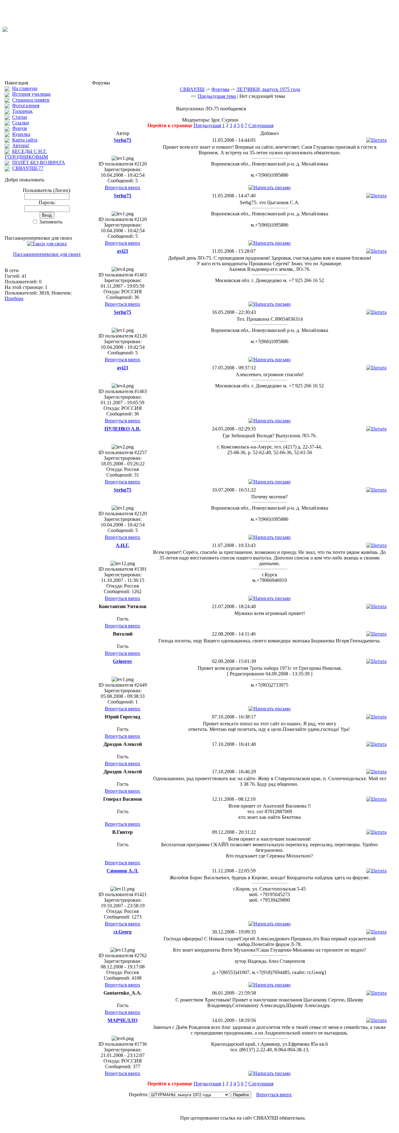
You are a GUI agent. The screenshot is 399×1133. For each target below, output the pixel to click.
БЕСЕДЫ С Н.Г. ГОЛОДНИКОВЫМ (26, 154)
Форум (19, 128)
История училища (31, 94)
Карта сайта (24, 139)
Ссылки (20, 122)
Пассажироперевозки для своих (47, 254)
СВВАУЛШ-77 (27, 168)
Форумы (220, 89)
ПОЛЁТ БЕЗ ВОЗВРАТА (38, 162)
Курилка (21, 134)
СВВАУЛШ (192, 89)
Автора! (20, 145)
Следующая (260, 125)
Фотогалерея (25, 105)
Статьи (19, 117)
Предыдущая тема (217, 96)
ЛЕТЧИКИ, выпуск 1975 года (268, 89)
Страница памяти (31, 100)
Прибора (14, 298)
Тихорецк (22, 111)
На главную (24, 88)
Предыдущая (207, 125)
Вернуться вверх (122, 187)
